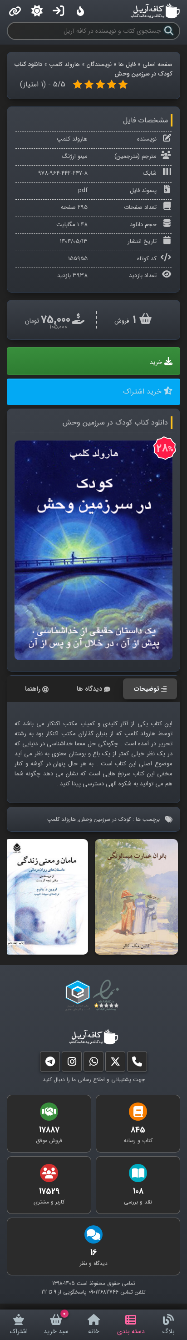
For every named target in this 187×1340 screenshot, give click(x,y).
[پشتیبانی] (93, 1063)
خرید (156, 362)
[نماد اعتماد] (108, 995)
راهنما (32, 689)
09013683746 (103, 1292)
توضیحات (146, 689)
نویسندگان (99, 64)
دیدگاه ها (89, 689)
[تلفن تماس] (137, 1063)
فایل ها (127, 64)
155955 (78, 258)
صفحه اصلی (157, 64)
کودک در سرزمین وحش (105, 819)
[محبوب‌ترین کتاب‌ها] (80, 11)
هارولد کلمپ (64, 64)
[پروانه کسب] (77, 995)
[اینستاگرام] (72, 1063)
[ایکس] (115, 1063)
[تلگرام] (50, 1063)
